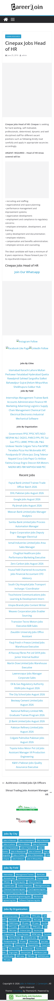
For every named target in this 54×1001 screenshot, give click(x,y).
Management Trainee (30, 397)
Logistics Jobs (9, 885)
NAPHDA (31, 467)
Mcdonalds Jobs (30, 938)
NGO (42, 433)
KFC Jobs (43, 938)
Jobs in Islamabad (27, 840)
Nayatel (12, 458)
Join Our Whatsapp (27, 272)
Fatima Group (12, 462)
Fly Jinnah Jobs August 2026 (27, 505)
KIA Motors (43, 462)
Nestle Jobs (38, 930)
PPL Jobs (25, 923)
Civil (43, 410)
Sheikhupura (20, 386)
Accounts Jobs (9, 878)
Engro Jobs (13, 952)
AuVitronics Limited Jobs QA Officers (26, 782)
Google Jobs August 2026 (27, 499)
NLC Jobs (37, 919)
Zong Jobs (8, 945)
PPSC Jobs (36, 916)
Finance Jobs (42, 878)
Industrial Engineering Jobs (19, 896)
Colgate (27, 446)
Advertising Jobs (35, 882)
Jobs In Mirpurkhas (34, 859)
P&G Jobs (12, 930)
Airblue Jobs (28, 949)
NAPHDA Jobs (43, 956)
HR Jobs (7, 882)
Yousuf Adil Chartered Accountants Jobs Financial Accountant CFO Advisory (27, 574)
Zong (36, 454)
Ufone (25, 454)
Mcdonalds (35, 450)
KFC (44, 450)
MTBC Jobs (36, 934)
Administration (26, 402)
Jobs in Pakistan (10, 840)
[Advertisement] (27, 90)
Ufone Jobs (33, 941)
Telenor (44, 454)
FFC (42, 437)
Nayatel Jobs (33, 945)
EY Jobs (23, 941)
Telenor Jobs (20, 945)
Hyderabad (35, 374)
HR (45, 402)
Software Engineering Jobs (29, 900)
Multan (41, 370)
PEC (44, 467)
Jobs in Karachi (43, 840)
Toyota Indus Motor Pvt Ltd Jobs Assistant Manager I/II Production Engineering (27, 752)
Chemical (35, 410)
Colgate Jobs (9, 934)
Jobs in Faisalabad (11, 848)
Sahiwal (24, 378)
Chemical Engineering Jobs (14, 889)
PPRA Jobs (37, 927)
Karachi (25, 370)
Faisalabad (22, 374)
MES (19, 467)
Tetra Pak (37, 446)
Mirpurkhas (41, 382)
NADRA (12, 467)
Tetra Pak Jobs (23, 934)
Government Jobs (11, 916)
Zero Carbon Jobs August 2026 (27, 563)
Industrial (38, 414)
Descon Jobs (26, 952)
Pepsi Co (33, 458)
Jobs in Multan (24, 844)
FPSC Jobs (25, 916)
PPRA (31, 442)
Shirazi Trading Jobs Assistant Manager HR (27, 792)
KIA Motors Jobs (40, 952)
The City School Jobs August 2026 (27, 694)
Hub (38, 386)
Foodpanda (12, 454)
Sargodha (34, 378)
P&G (41, 442)
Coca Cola (22, 458)
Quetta (45, 374)
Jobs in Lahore (9, 844)
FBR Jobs (31, 956)
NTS (37, 433)
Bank (45, 397)
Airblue (42, 458)
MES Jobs (20, 956)
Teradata (13, 450)
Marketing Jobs (19, 882)
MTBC (45, 446)
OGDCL (24, 437)
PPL (38, 437)
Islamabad (14, 370)
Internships (12, 397)
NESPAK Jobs (25, 919)
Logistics (35, 406)
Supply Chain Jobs (25, 885)
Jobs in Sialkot (19, 855)
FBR (24, 467)
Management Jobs (42, 885)
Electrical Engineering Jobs (14, 893)
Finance (39, 402)
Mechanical (22, 418)
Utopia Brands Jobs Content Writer (27, 605)
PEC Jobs (7, 960)
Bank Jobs (41, 874)
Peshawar (10, 374)
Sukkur (31, 386)
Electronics (27, 414)
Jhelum (31, 382)
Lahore (33, 370)
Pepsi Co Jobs (14, 949)
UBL (36, 442)
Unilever (10, 446)
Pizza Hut (24, 450)
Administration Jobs (26, 878)
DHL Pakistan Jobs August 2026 (27, 493)
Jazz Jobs (44, 941)
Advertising (24, 406)
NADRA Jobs (8, 956)
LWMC (24, 442)
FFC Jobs (35, 923)
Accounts (12, 402)
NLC (17, 437)
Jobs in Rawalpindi (18, 851)
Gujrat (23, 382)
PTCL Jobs (13, 927)
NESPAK (10, 437)
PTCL (17, 442)
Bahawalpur (12, 382)
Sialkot (43, 378)
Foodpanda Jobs (10, 941)
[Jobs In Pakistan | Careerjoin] (5, 19)
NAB (38, 467)
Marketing (11, 406)
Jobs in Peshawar (40, 844)
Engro (24, 462)
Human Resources (13, 36)
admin (24, 55)
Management (23, 410)
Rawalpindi (13, 378)
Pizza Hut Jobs (14, 938)
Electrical (15, 414)
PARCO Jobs (13, 923)
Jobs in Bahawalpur (35, 855)
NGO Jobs (13, 919)
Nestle (18, 446)
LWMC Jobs (24, 927)
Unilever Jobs (25, 930)
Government (16, 433)
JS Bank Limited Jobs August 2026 (27, 721)
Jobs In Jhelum (18, 859)
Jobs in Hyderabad (28, 848)
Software (33, 418)
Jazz (31, 454)
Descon (32, 462)
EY (20, 454)
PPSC (32, 433)
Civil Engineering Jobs (37, 889)
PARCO (32, 437)
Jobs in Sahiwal (35, 851)
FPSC (26, 433)
